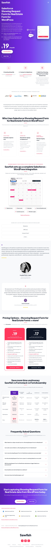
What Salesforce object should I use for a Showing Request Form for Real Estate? (25, 442)
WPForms (25, 229)
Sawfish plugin (9, 74)
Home (2, 525)
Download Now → (7, 149)
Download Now (7, 51)
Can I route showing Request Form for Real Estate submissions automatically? (25, 453)
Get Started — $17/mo (36, 367)
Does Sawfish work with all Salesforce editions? (25, 470)
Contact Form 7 (25, 233)
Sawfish (5, 2)
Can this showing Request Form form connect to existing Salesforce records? (25, 458)
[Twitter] (25, 541)
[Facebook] (22, 541)
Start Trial (6, 56)
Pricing (19, 544)
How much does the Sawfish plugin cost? (25, 475)
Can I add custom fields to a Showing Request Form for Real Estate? (25, 448)
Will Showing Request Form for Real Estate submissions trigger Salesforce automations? (25, 464)
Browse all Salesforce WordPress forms (9, 519)
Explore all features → (25, 215)
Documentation (26, 544)
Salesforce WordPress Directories (17, 546)
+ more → (25, 236)
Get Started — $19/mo (15, 367)
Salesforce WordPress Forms (11, 525)
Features (14, 544)
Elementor (25, 226)
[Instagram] (28, 541)
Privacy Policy (38, 546)
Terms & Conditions (30, 546)
